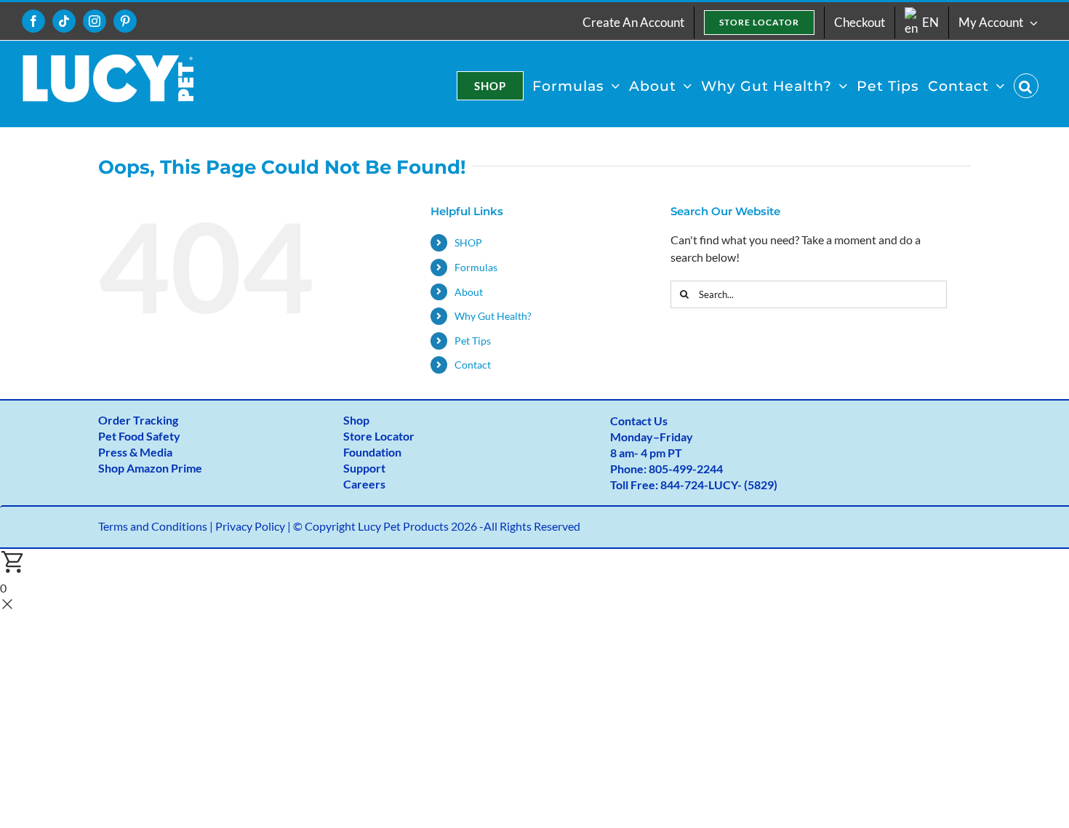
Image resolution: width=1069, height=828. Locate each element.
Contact (473, 364)
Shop (356, 420)
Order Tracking (138, 420)
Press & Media (135, 452)
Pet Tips (473, 340)
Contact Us (639, 420)
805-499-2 (676, 468)
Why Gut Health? (493, 316)
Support (364, 468)
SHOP (468, 242)
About (469, 292)
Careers (364, 484)
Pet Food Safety (139, 436)
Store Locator (379, 436)
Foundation (372, 452)
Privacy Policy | (254, 526)
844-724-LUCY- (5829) (718, 484)
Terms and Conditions (152, 526)
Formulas (476, 267)
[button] (1026, 85)
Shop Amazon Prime (150, 468)
